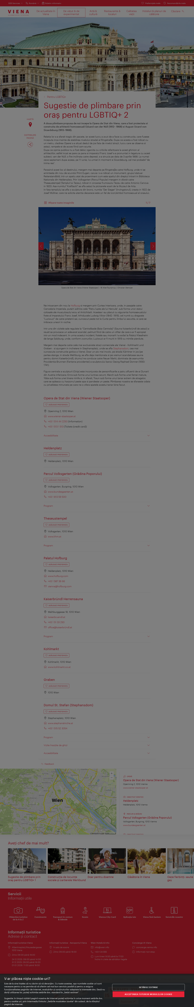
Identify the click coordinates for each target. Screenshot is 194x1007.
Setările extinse (148, 987)
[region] (97, 990)
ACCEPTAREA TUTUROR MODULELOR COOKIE (148, 994)
